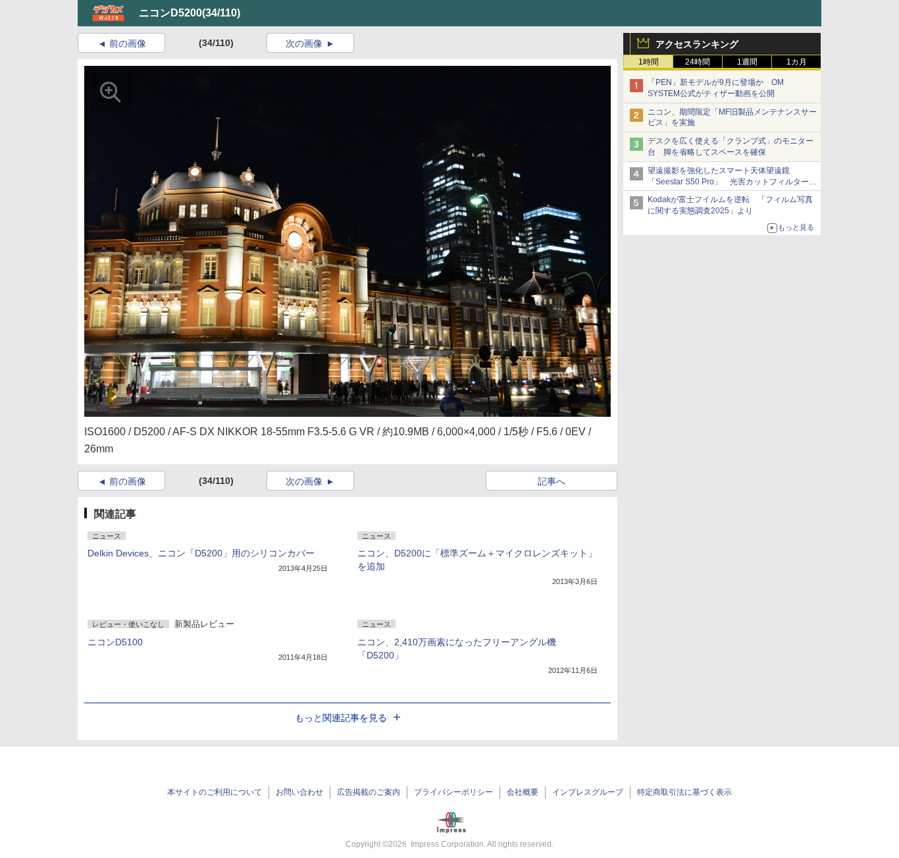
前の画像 (127, 43)
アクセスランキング (696, 44)
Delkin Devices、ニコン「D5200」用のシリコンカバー (201, 553)
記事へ (551, 481)
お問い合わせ (299, 792)
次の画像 (304, 43)
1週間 (747, 62)
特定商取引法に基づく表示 (684, 792)
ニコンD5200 (170, 12)
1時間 (648, 62)
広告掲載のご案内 (368, 792)
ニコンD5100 (115, 642)
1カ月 (796, 62)
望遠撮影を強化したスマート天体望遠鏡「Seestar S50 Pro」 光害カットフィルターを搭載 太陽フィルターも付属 (732, 182)
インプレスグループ (587, 792)
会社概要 (522, 792)
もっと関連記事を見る (341, 717)
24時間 (697, 62)
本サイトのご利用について (214, 792)
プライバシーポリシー (453, 792)
